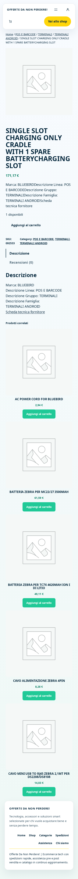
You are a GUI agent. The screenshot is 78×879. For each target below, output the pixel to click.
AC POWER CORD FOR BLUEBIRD (39, 399)
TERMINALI (45, 34)
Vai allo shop (57, 21)
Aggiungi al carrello (26, 225)
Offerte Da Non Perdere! (27, 9)
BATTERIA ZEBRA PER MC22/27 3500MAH (39, 492)
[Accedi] (67, 9)
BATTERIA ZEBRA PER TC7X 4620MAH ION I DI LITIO (39, 586)
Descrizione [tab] (19, 253)
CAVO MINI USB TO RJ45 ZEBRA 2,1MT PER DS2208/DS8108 (38, 775)
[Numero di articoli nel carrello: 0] (10, 21)
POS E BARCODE (25, 34)
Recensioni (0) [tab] (21, 262)
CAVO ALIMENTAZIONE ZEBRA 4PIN (39, 680)
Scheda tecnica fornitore (25, 311)
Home (9, 34)
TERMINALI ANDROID (33, 243)
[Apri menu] (56, 9)
